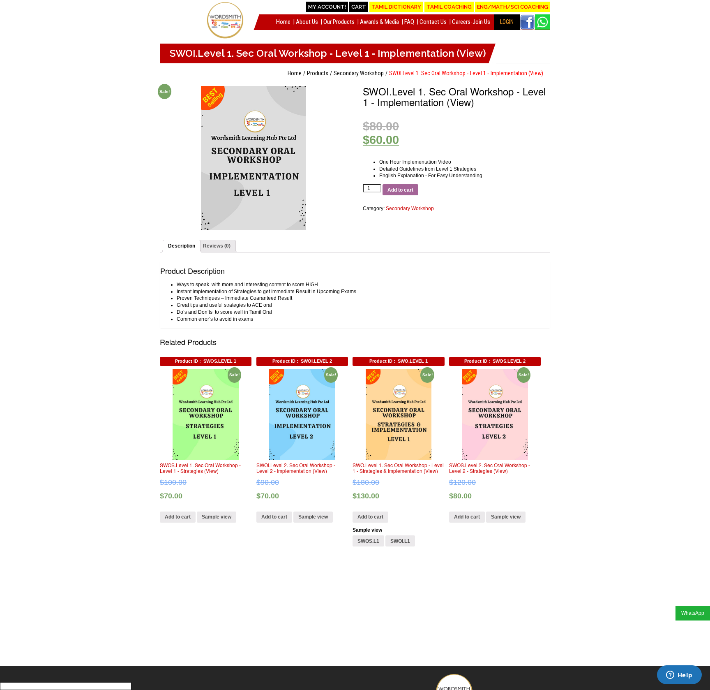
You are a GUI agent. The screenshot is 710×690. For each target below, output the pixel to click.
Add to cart (400, 190)
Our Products (339, 21)
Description (181, 246)
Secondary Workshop (359, 73)
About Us (307, 21)
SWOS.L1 (368, 541)
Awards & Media (379, 21)
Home (283, 21)
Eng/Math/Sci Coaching (512, 7)
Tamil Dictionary (396, 7)
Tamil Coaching (449, 7)
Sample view (216, 517)
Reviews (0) (217, 246)
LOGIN (507, 22)
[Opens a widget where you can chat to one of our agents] (679, 675)
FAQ (409, 21)
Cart (358, 7)
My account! (327, 7)
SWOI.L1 (400, 541)
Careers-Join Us (471, 21)
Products (317, 73)
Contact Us (433, 21)
